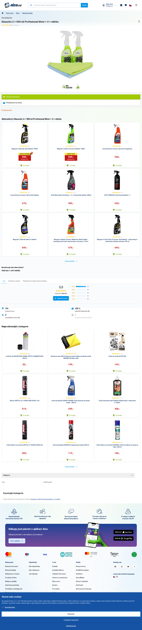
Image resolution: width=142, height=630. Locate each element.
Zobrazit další (69, 261)
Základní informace (59, 574)
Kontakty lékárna (58, 570)
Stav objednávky (34, 566)
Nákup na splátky (11, 581)
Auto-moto (9, 13)
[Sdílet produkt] (139, 21)
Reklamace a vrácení (12, 574)
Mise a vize (56, 581)
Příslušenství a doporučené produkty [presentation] (35, 281)
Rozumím (71, 614)
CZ (117, 576)
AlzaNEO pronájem (82, 570)
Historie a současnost (59, 577)
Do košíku (26, 165)
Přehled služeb (10, 592)
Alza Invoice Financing (83, 589)
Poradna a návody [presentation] (14, 281)
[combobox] (54, 5)
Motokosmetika (27, 13)
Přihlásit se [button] (109, 6)
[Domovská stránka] (2, 13)
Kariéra (54, 585)
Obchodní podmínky (12, 585)
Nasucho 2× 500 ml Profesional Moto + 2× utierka (45, 499)
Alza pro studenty (82, 581)
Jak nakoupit (33, 574)
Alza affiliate (80, 577)
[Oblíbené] (126, 5)
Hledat (84, 5)
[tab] (4, 281)
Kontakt (54, 566)
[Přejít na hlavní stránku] (13, 5)
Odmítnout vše (71, 626)
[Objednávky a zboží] (121, 5)
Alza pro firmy (80, 566)
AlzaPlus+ (79, 574)
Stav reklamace (34, 570)
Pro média (55, 589)
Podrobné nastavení (71, 620)
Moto (18, 13)
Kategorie (6, 475)
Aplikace (55, 592)
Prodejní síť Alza (11, 577)
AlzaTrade (79, 585)
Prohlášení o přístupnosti (13, 589)
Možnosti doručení (11, 566)
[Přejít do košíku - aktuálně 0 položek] (136, 5)
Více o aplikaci (15, 541)
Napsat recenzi (62, 298)
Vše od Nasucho (7, 18)
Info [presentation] (4, 281)
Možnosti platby (10, 570)
